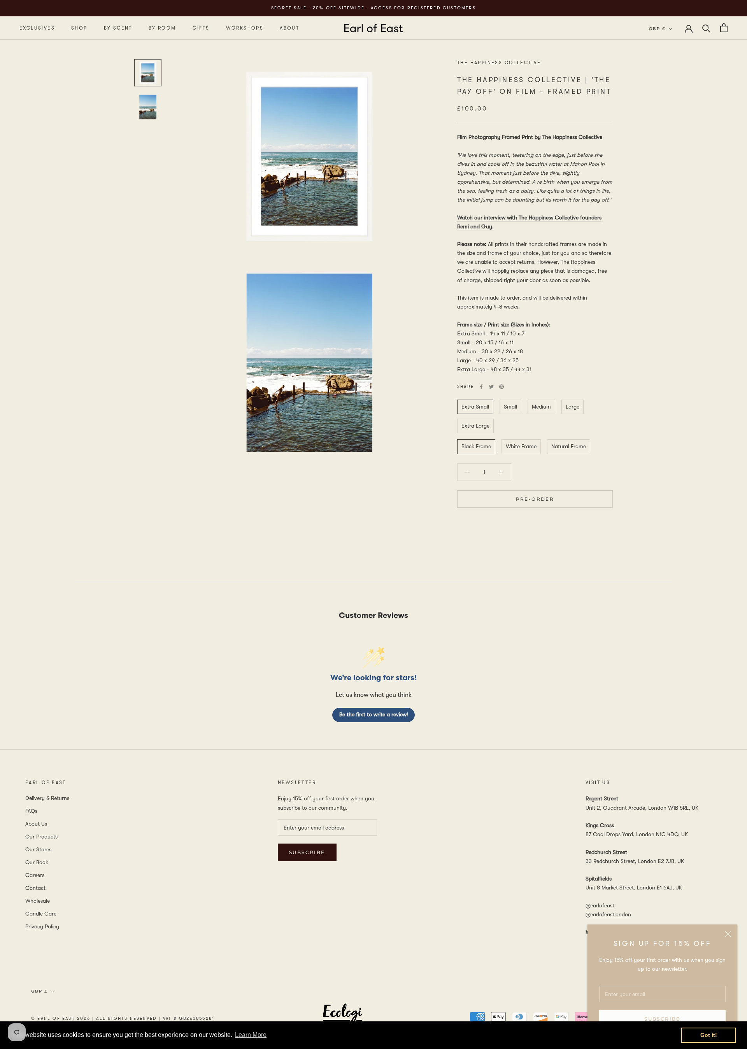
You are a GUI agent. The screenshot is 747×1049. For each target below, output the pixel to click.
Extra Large (475, 426)
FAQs (31, 811)
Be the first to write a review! (373, 714)
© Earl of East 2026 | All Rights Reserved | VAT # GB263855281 (122, 1018)
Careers (34, 875)
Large (572, 406)
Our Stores (38, 849)
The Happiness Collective (499, 62)
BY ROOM (162, 28)
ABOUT (289, 28)
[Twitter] (491, 386)
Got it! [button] (708, 1035)
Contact (35, 888)
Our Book (36, 862)
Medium (541, 406)
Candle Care (40, 913)
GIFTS (201, 28)
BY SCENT (118, 28)
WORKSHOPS (245, 28)
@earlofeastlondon (608, 914)
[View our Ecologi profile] (342, 1018)
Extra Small (475, 406)
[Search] (706, 28)
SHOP (79, 28)
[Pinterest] (501, 386)
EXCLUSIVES (37, 28)
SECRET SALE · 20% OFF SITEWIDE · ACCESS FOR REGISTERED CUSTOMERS (373, 8)
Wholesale (37, 901)
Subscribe (662, 1019)
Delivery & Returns (47, 798)
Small (510, 406)
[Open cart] (724, 27)
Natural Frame (568, 447)
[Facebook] (481, 386)
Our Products (41, 836)
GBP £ (657, 28)
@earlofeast (600, 905)
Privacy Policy (42, 926)
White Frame (521, 447)
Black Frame (476, 447)
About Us (36, 824)
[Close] (727, 933)
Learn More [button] (251, 1034)
